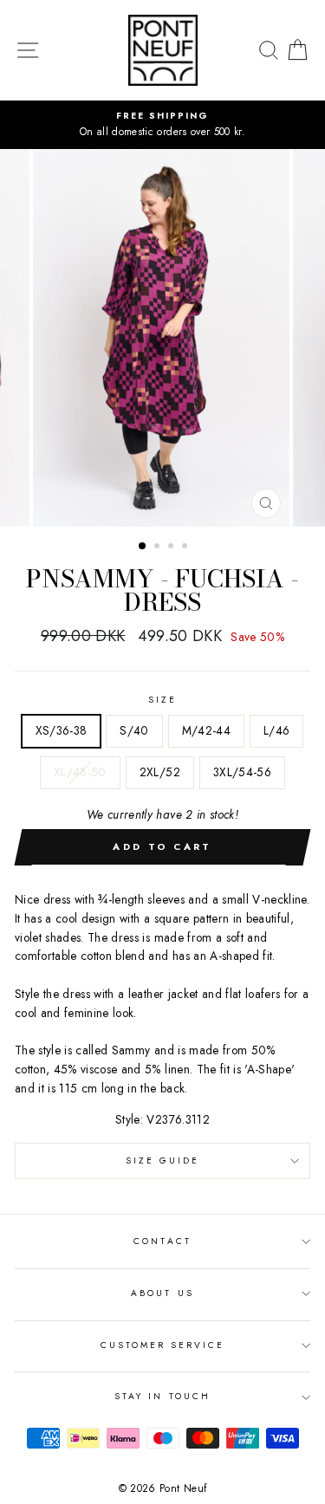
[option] (162, 124)
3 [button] (172, 547)
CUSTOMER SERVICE (163, 1345)
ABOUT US (162, 1293)
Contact (162, 1241)
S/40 (134, 730)
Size (162, 699)
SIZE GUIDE (163, 1160)
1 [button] (143, 546)
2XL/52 (160, 772)
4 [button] (186, 547)
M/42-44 (206, 730)
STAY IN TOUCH (162, 1396)
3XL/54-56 (242, 772)
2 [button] (158, 547)
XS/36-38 (62, 730)
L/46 (276, 730)
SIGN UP (273, 1483)
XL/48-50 (80, 772)
